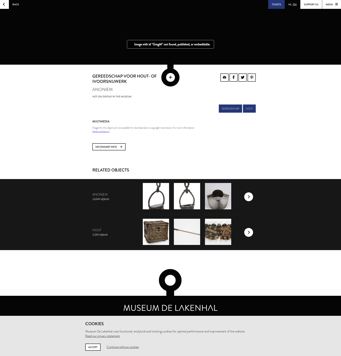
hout (249, 108)
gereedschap (230, 108)
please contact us (100, 131)
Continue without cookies (123, 347)
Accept (93, 347)
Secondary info (106, 147)
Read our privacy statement (102, 336)
